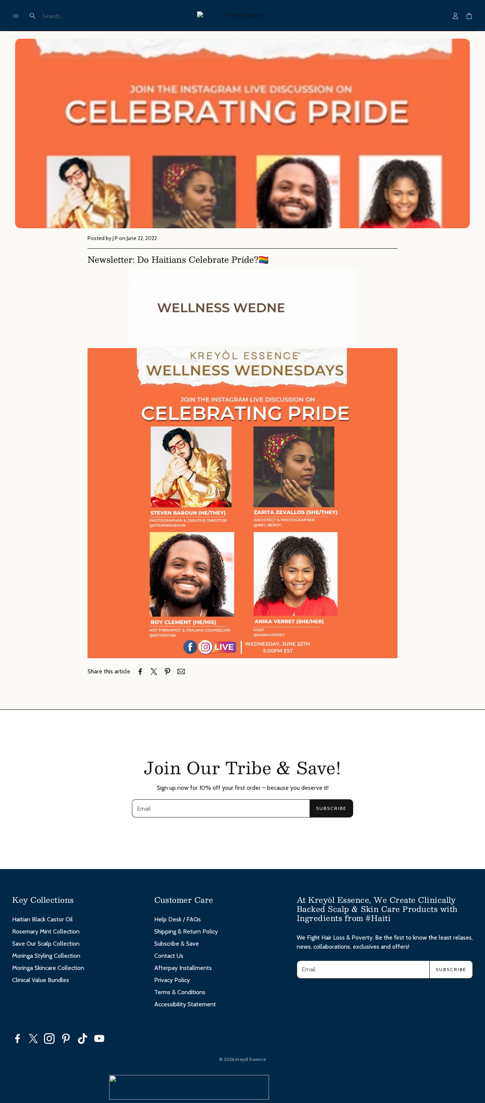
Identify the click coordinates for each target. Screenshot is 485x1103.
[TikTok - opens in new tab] (82, 1038)
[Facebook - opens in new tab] (17, 1038)
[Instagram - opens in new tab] (49, 1038)
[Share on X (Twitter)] (154, 671)
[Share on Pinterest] (167, 671)
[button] (16, 16)
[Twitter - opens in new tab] (33, 1038)
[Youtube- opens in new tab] (99, 1038)
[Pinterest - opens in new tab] (66, 1038)
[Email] (181, 671)
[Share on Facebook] (140, 671)
